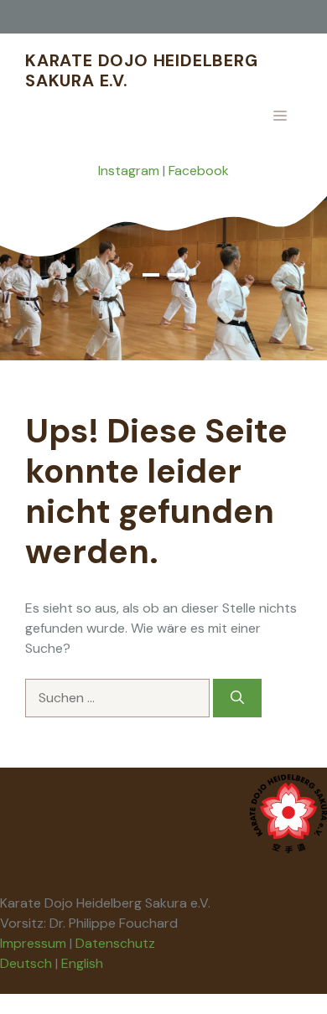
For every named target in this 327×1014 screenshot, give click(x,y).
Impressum (33, 943)
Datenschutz (115, 943)
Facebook (199, 170)
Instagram (128, 170)
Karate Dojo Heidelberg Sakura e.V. (141, 70)
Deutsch (26, 963)
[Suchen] (237, 698)
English (82, 963)
